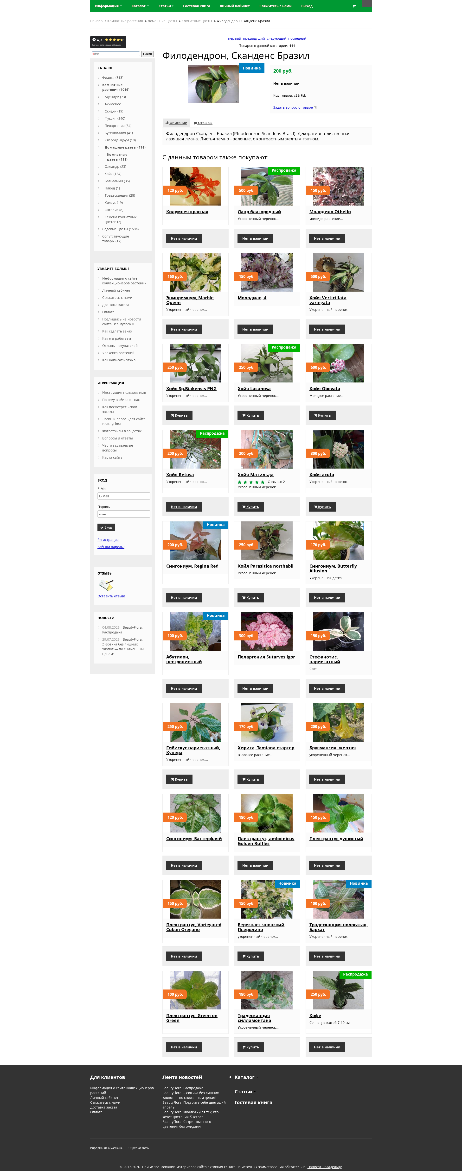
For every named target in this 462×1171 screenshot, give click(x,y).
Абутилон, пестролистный (184, 659)
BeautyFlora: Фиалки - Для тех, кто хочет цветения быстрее (190, 1114)
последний (297, 38)
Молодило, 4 (252, 298)
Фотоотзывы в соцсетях (121, 431)
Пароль (103, 506)
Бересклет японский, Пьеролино (262, 927)
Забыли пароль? (110, 547)
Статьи (165, 6)
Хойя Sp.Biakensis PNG (191, 388)
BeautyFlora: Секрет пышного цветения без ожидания (186, 1124)
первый (234, 38)
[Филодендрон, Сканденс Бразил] (213, 83)
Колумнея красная (187, 211)
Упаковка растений (118, 353)
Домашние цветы (162, 21)
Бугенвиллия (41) (119, 133)
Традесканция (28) (120, 195)
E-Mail (102, 488)
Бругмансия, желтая (332, 748)
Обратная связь (138, 1148)
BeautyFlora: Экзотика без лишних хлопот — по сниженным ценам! (123, 646)
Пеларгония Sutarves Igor (266, 657)
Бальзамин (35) (117, 181)
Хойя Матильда (256, 474)
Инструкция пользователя (124, 392)
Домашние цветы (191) (125, 147)
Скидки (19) (114, 111)
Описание (178, 122)
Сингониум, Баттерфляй (194, 838)
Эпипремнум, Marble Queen (190, 300)
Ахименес (113, 104)
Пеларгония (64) (118, 125)
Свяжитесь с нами (117, 297)
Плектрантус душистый (336, 838)
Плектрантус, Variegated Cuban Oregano (193, 927)
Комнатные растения (125, 21)
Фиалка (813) (112, 77)
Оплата (108, 312)
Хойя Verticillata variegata (327, 300)
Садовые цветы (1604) (120, 229)
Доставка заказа (115, 304)
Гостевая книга (253, 1102)
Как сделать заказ (117, 331)
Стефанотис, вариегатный (324, 659)
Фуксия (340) (115, 118)
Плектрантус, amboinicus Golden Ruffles (266, 841)
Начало (96, 21)
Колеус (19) (114, 202)
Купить (181, 415)
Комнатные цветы (197, 21)
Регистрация (108, 539)
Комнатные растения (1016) (115, 87)
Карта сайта (112, 457)
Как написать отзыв (118, 360)
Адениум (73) (115, 96)
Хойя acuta (321, 474)
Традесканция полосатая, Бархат (338, 927)
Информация (107, 6)
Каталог (139, 6)
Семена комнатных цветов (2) (120, 219)
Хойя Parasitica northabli (266, 566)
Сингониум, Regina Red (192, 566)
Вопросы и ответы (117, 438)
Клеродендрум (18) (120, 140)
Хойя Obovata (324, 388)
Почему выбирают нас (121, 399)
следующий (276, 38)
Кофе (315, 1015)
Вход (107, 527)
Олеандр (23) (115, 166)
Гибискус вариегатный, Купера (193, 750)
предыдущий (254, 38)
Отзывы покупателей (120, 345)
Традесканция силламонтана (254, 1018)
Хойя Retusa (180, 474)
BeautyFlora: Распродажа (182, 1088)
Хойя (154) (113, 173)
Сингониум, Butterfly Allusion (333, 568)
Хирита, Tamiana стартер (266, 748)
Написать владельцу (325, 1167)
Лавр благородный (259, 211)
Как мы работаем (116, 338)
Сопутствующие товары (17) (115, 238)
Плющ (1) (112, 188)
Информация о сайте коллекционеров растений (124, 280)
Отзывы (204, 122)
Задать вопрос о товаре (293, 107)
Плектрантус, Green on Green (192, 1018)
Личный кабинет (116, 290)
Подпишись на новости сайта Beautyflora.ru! (121, 321)
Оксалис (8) (114, 209)
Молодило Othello (330, 211)
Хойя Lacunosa (254, 388)
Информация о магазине (106, 1148)
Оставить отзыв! (111, 596)
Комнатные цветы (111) (117, 157)
